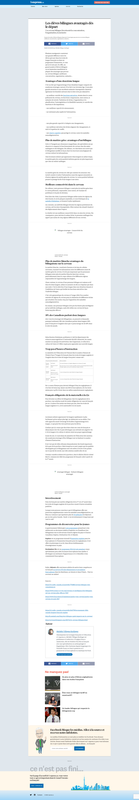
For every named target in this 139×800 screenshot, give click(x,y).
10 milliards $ (78, 515)
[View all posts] (64, 654)
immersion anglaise (77, 538)
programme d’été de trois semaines (73, 549)
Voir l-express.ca (36, 786)
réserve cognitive (55, 133)
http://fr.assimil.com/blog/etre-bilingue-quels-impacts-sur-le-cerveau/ (69, 616)
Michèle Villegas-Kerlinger (67, 631)
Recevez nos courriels (102, 2)
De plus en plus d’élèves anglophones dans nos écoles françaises (77, 678)
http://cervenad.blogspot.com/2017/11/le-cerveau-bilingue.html (66, 620)
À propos (39, 795)
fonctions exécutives (70, 95)
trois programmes (72, 528)
